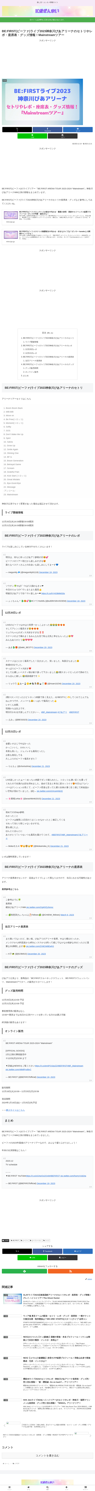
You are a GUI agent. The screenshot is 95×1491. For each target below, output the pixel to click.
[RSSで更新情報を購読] (70, 1271)
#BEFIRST (74, 712)
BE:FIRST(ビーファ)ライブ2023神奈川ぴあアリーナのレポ (47, 345)
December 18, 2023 (76, 601)
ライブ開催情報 (31, 342)
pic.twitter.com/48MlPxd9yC (18, 1069)
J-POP (6, 1240)
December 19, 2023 (48, 572)
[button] (63, 136)
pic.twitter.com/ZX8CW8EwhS (40, 946)
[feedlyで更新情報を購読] (24, 1271)
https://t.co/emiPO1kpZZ (46, 1066)
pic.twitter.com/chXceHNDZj (50, 791)
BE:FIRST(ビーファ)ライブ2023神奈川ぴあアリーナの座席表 (48, 357)
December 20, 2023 (43, 647)
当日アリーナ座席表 (33, 361)
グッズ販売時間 (31, 368)
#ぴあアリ (62, 712)
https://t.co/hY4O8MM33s (53, 593)
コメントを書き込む (47, 1455)
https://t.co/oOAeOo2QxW (38, 1176)
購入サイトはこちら (15, 1110)
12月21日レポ (31, 353)
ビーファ (25, 1240)
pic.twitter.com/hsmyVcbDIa (73, 1176)
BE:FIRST (16, 1240)
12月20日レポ (31, 349)
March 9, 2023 (67, 915)
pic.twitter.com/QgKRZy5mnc (39, 907)
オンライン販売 (31, 372)
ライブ (47, 1240)
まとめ (26, 376)
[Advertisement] (47, 58)
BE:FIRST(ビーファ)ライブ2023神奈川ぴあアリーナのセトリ (48, 338)
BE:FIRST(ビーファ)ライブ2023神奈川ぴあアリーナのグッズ (48, 364)
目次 (44, 333)
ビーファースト (36, 1240)
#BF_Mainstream (49, 712)
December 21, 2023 (51, 798)
